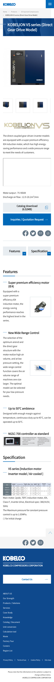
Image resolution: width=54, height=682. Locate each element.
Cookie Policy (35, 660)
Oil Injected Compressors (30, 12)
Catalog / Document (11, 622)
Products (14, 12)
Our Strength (8, 598)
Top (50, 530)
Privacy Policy (8, 660)
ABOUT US (7, 593)
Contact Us (27, 579)
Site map (48, 660)
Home (5, 12)
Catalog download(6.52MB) (27, 207)
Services (6, 608)
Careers (6, 646)
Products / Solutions (11, 603)
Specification (39, 251)
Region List (7, 650)
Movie (5, 636)
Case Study (7, 612)
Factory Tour (8, 641)
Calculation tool (9, 631)
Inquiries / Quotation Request (27, 219)
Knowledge (7, 617)
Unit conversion (9, 627)
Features (14, 251)
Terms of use (21, 660)
